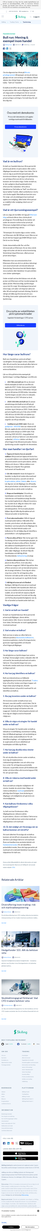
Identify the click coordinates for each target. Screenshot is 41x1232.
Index (2, 1096)
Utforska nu (20, 325)
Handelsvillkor (26, 1074)
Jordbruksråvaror (6, 1103)
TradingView (25, 1094)
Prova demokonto (21, 127)
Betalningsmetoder (6, 1114)
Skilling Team (8, 44)
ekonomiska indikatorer (25, 638)
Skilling (3, 22)
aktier (18, 481)
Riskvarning (25, 1195)
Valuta (23, 481)
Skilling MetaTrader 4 (27, 1099)
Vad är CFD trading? (27, 1067)
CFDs (13, 867)
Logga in (36, 17)
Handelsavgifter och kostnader (30, 1062)
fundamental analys (10, 845)
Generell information (7, 1128)
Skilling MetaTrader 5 (27, 1101)
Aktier (3, 1094)
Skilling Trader (25, 1092)
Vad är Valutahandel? (27, 1069)
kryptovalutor (10, 481)
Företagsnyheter (6, 1065)
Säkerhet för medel (6, 1062)
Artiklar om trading (27, 1079)
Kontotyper (25, 1055)
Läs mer (3, 923)
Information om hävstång (28, 1065)
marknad (20, 791)
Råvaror (3, 1099)
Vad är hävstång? (26, 1072)
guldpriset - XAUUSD (13, 426)
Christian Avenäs (8, 1005)
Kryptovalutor (5, 1101)
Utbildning (24, 1081)
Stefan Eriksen (7, 912)
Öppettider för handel (28, 1060)
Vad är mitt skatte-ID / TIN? (8, 1123)
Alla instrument (26, 1058)
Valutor (3, 1092)
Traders (35, 680)
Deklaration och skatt (7, 1126)
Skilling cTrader (26, 1096)
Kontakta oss (25, 11)
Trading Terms (14, 22)
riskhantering (22, 556)
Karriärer (3, 1058)
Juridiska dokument (6, 1130)
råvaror (33, 481)
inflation (16, 439)
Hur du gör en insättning (7, 1116)
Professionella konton (28, 1076)
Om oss (3, 1055)
